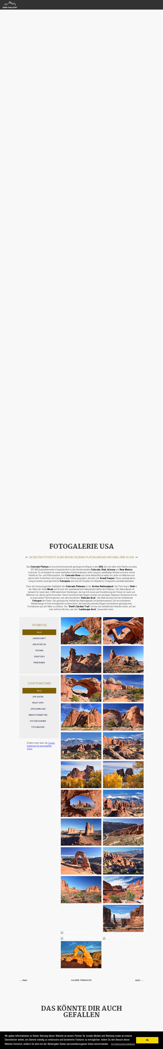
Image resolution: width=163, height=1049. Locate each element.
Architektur (39, 644)
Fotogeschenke (38, 721)
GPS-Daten (38, 697)
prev (23, 980)
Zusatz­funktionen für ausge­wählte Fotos (41, 746)
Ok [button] (147, 1040)
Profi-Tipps (38, 703)
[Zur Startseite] (9, 8)
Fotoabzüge (38, 727)
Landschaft (39, 638)
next (139, 980)
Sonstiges (39, 656)
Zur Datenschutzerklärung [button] (123, 1044)
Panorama (39, 662)
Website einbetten (38, 715)
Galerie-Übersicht (81, 980)
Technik (39, 650)
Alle (39, 632)
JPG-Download (38, 709)
